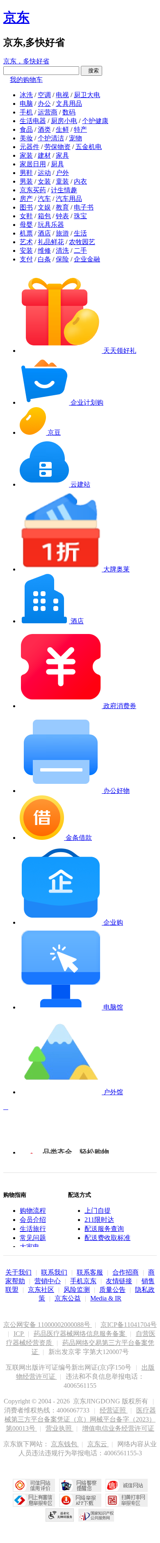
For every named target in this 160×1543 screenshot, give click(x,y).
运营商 (47, 112)
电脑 (26, 103)
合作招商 (125, 1272)
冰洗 (26, 94)
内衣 (80, 181)
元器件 (29, 146)
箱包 (44, 215)
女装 (44, 181)
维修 (44, 250)
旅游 (62, 233)
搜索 (91, 71)
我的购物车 (26, 79)
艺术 (26, 241)
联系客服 (90, 1272)
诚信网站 (126, 1485)
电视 (62, 94)
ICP (19, 1333)
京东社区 (41, 1289)
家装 (26, 155)
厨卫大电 (87, 94)
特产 (80, 129)
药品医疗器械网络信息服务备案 (80, 1333)
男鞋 (26, 172)
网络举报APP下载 (80, 1500)
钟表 (62, 215)
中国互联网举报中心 (34, 1500)
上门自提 (98, 1210)
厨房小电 (64, 120)
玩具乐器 (51, 224)
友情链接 (119, 1280)
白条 (44, 259)
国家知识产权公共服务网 (96, 1515)
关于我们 (18, 1272)
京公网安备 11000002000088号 (47, 1324)
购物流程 (33, 1210)
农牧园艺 (82, 241)
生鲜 (62, 129)
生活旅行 (33, 1228)
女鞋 (26, 215)
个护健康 (95, 120)
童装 (62, 181)
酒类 (44, 129)
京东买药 (33, 189)
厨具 (57, 164)
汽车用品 (69, 198)
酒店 (44, 233)
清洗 (62, 250)
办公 (44, 103)
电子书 (84, 207)
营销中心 (47, 1280)
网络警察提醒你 (80, 1485)
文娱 (44, 207)
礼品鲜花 (51, 241)
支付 (26, 259)
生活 (80, 233)
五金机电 (88, 146)
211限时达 (99, 1219)
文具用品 (69, 103)
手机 (26, 112)
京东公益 (68, 1298)
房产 (26, 198)
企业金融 (87, 259)
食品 (26, 129)
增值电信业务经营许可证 (118, 1428)
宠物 (75, 138)
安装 (26, 250)
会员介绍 (33, 1219)
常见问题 (33, 1237)
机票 (26, 233)
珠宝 (80, 215)
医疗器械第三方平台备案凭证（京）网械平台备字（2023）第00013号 (80, 1419)
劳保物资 (57, 146)
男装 (26, 181)
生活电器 (33, 120)
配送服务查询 (104, 1228)
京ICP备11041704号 (129, 1324)
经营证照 (114, 1410)
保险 (62, 259)
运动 (44, 172)
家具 (62, 155)
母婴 (26, 224)
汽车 (44, 198)
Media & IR (105, 1298)
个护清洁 (51, 138)
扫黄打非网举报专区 (126, 1500)
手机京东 (83, 1280)
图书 (26, 207)
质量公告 (112, 1289)
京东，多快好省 (26, 61)
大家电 (29, 1246)
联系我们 (54, 1272)
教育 (62, 207)
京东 (16, 17)
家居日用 (33, 164)
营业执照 (59, 1428)
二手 (80, 250)
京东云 (98, 1443)
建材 (44, 155)
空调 (44, 94)
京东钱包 (65, 1443)
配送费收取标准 (107, 1237)
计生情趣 (64, 189)
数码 (68, 112)
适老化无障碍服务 (60, 1515)
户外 (62, 172)
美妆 (26, 138)
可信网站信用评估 (34, 1485)
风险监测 (77, 1289)
